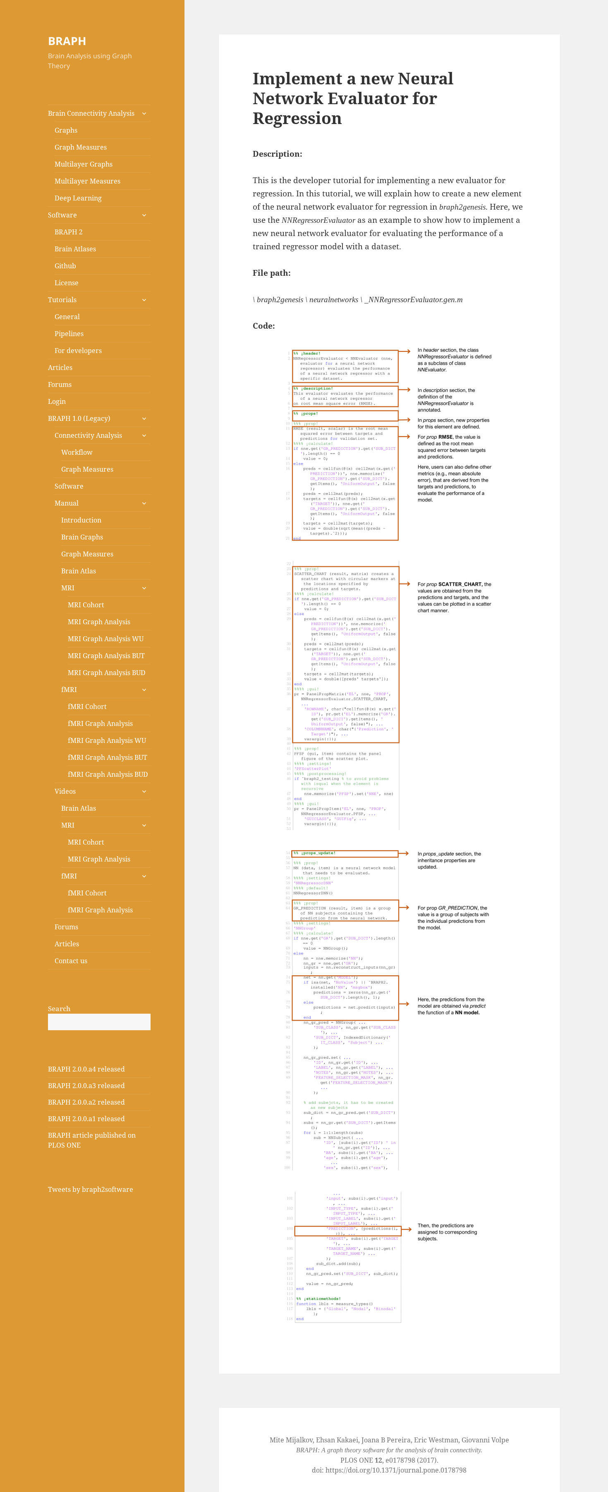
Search (59, 1008)
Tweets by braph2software (90, 1189)
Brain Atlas (78, 570)
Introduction (81, 520)
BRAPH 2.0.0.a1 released (86, 1118)
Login (57, 401)
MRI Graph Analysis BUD (107, 672)
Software (62, 215)
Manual (67, 503)
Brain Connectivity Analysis (91, 113)
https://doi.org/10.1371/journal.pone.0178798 (396, 1470)
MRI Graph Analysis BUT (106, 655)
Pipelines (69, 333)
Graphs (66, 130)
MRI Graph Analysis (99, 621)
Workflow (77, 452)
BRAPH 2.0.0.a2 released (86, 1102)
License (67, 282)
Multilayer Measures (87, 181)
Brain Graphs (82, 537)
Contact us (71, 960)
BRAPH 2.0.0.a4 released (86, 1069)
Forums (60, 384)
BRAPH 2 (69, 231)
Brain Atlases (75, 248)
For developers (78, 350)
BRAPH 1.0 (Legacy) (79, 418)
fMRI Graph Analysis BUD (108, 774)
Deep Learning (78, 198)
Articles (60, 367)
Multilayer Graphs (84, 164)
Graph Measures (81, 147)
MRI (67, 587)
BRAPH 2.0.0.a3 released (86, 1085)
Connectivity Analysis (88, 435)
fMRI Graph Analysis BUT (107, 757)
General (67, 316)
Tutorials (62, 299)
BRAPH (67, 40)
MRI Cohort (86, 604)
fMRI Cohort (87, 706)
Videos (65, 791)
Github (65, 265)
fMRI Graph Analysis (100, 723)
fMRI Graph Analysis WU (107, 740)
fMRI (69, 689)
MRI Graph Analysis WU (106, 638)
